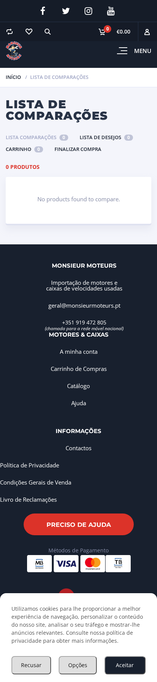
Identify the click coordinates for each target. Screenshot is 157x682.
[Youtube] (111, 11)
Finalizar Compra (77, 149)
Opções (77, 665)
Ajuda (78, 403)
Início (13, 77)
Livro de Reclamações (28, 499)
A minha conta (79, 351)
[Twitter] (65, 11)
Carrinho (23, 149)
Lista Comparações (35, 137)
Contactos (78, 448)
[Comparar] (9, 31)
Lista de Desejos (105, 137)
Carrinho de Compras (79, 368)
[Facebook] (43, 11)
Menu (142, 51)
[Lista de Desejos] (28, 31)
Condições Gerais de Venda (35, 482)
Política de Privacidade (29, 465)
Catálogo (78, 386)
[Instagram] (88, 11)
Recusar (31, 665)
